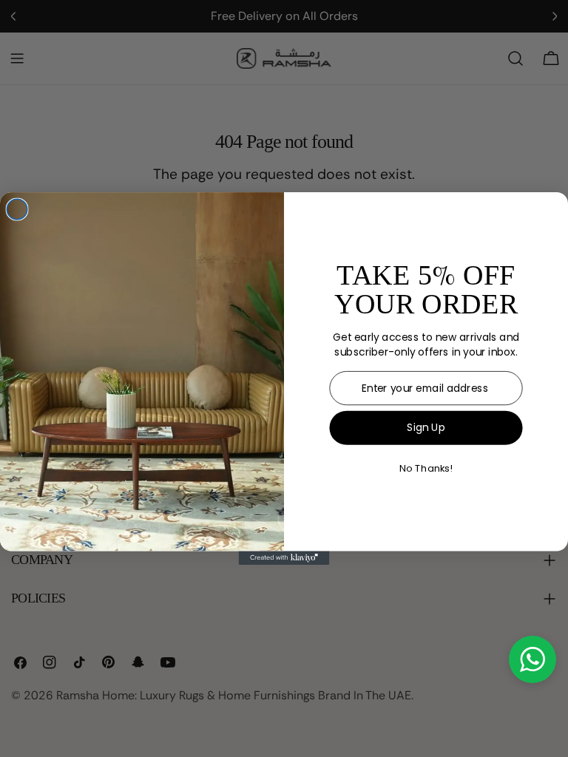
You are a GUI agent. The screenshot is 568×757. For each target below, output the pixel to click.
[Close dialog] (17, 209)
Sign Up (425, 427)
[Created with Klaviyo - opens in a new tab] (284, 557)
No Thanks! (426, 468)
